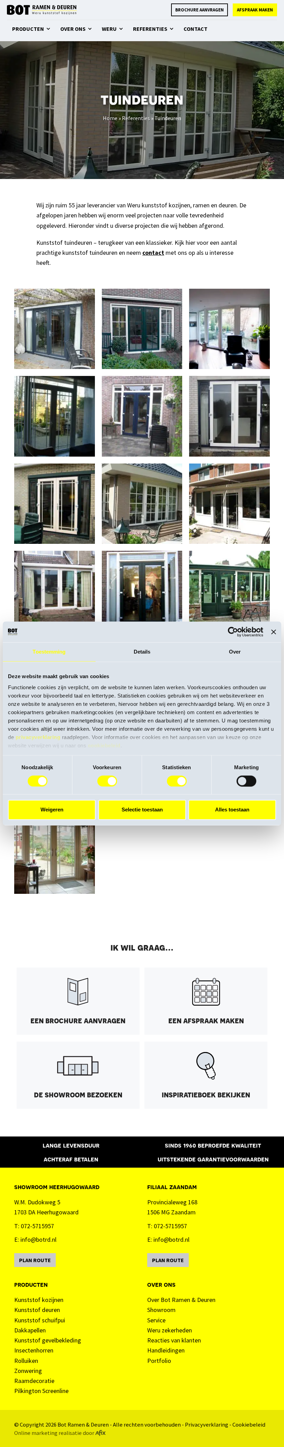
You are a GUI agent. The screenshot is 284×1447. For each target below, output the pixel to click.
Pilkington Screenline (41, 1391)
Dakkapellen (30, 1330)
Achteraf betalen (71, 1158)
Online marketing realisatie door (54, 1433)
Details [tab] (142, 652)
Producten (31, 1284)
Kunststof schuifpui (39, 1320)
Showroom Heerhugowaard (56, 1186)
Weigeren (52, 810)
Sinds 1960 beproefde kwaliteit (213, 1145)
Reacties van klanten (174, 1340)
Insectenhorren (33, 1350)
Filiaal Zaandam (172, 1186)
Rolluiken (26, 1361)
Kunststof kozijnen (38, 1300)
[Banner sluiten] (273, 631)
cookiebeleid (104, 745)
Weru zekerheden (169, 1330)
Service (156, 1320)
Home (110, 118)
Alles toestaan (232, 810)
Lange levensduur (71, 1145)
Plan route (35, 1260)
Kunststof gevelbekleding (47, 1340)
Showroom (161, 1310)
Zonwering (28, 1371)
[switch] (107, 781)
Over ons (161, 1284)
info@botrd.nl (38, 1239)
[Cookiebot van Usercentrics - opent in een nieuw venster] (233, 632)
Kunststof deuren (37, 1310)
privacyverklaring (38, 737)
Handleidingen (166, 1350)
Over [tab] (235, 652)
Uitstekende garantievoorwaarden (213, 1158)
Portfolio (159, 1361)
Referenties (136, 118)
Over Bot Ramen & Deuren (181, 1300)
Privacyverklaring (206, 1424)
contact (153, 253)
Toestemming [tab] (49, 652)
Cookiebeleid (248, 1424)
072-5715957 (37, 1226)
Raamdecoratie (34, 1381)
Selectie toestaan (142, 810)
